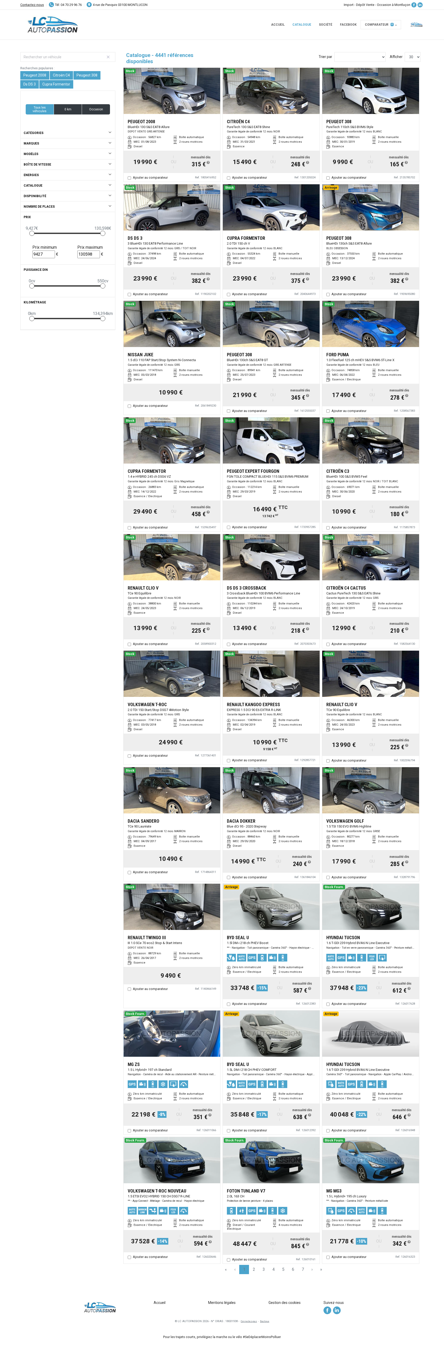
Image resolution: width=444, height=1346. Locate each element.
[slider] (31, 233)
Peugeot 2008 (34, 75)
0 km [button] (67, 109)
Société (325, 24)
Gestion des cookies (285, 1303)
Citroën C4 (61, 75)
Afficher (396, 57)
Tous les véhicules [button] (40, 109)
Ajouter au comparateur (150, 177)
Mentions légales (222, 1303)
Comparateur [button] (379, 24)
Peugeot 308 (87, 75)
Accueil (278, 24)
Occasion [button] (96, 109)
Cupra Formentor (56, 84)
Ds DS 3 (29, 84)
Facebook (348, 24)
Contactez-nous (32, 5)
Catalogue (301, 24)
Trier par (325, 57)
